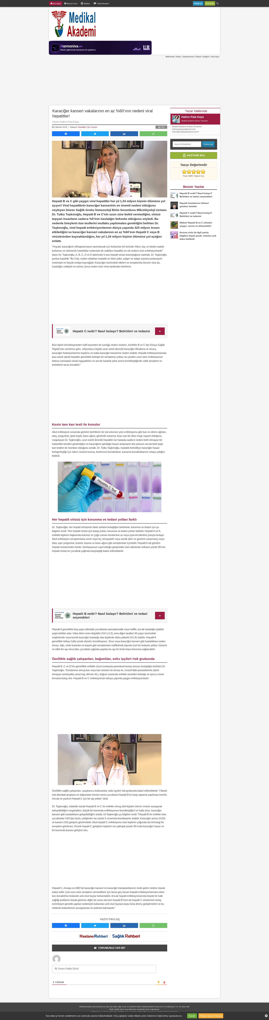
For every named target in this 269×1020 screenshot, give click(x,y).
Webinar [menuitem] (87, 4)
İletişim (198, 57)
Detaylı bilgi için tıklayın (211, 1016)
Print (162, 127)
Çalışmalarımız (188, 57)
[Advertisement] (134, 81)
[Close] (265, 1016)
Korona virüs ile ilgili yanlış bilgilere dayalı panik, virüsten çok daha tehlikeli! (198, 235)
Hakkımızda (170, 57)
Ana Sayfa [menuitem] (57, 4)
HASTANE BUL (195, 155)
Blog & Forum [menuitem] (72, 4)
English (206, 57)
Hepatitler (82, 127)
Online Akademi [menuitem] (103, 4)
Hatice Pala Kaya (192, 116)
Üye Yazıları (92, 127)
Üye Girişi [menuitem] (210, 3)
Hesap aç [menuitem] (198, 3)
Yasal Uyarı (215, 57)
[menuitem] (217, 3)
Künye (178, 57)
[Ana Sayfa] (74, 24)
